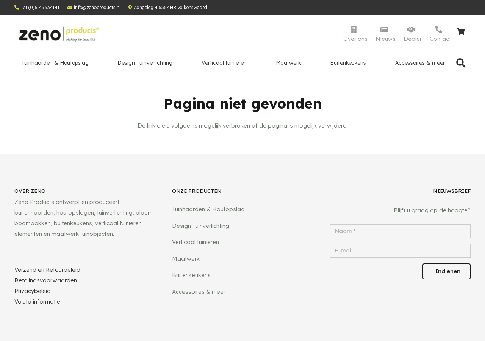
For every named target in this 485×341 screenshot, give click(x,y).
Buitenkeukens (191, 275)
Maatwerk (186, 258)
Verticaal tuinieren (195, 242)
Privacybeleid (32, 290)
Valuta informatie (37, 301)
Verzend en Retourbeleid (47, 269)
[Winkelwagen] (461, 34)
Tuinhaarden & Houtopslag (208, 209)
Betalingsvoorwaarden (45, 280)
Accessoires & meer (198, 291)
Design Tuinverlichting (200, 225)
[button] (461, 62)
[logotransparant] (58, 34)
